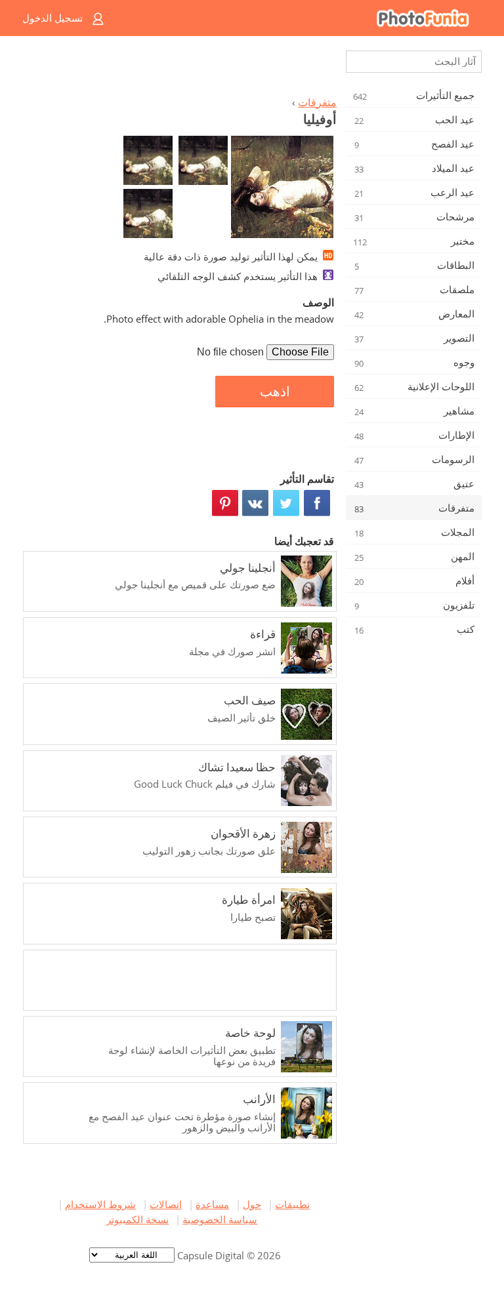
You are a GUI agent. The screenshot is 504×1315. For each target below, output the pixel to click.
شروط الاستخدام (100, 1204)
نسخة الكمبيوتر (137, 1219)
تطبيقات (292, 1204)
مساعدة (212, 1204)
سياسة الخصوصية (219, 1219)
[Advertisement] (182, 69)
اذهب (275, 391)
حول (252, 1204)
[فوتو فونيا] (304, 18)
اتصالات (166, 1204)
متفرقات (317, 102)
